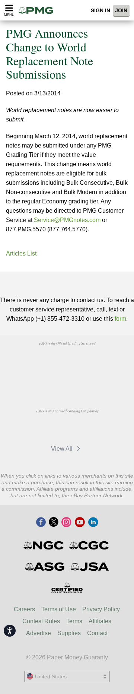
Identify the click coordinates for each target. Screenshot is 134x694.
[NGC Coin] (44, 545)
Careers (24, 609)
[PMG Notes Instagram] (66, 523)
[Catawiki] (86, 428)
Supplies (69, 633)
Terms (74, 621)
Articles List (21, 253)
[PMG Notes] (38, 10)
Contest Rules (41, 621)
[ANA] (48, 360)
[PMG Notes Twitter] (53, 523)
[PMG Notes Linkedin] (93, 523)
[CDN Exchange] (48, 428)
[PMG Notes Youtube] (79, 523)
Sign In (100, 10)
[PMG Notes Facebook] (41, 523)
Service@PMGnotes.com (67, 220)
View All (62, 449)
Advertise (38, 633)
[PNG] (86, 360)
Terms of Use (58, 609)
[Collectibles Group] (67, 587)
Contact (97, 633)
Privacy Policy (101, 609)
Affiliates (100, 621)
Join (121, 10)
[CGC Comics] (89, 545)
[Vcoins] (66, 380)
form (120, 319)
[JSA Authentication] (89, 566)
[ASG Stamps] (45, 566)
